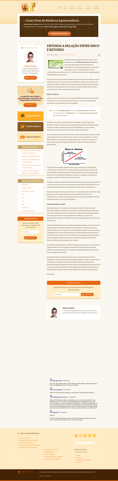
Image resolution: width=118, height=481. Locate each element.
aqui (97, 313)
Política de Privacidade (83, 460)
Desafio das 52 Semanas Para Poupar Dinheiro (31, 161)
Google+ (85, 435)
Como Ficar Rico (24, 438)
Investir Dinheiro (33, 126)
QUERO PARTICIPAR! (59, 34)
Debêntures (25, 207)
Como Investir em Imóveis (52, 459)
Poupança (25, 184)
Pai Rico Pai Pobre (49, 454)
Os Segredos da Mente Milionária (29, 445)
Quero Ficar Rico (29, 7)
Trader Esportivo (49, 452)
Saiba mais (31, 77)
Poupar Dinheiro (33, 116)
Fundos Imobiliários (28, 211)
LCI (23, 198)
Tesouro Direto (26, 188)
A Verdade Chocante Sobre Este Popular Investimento (32, 152)
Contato (78, 462)
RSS (89, 435)
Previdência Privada (28, 191)
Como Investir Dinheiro (51, 449)
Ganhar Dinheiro (33, 137)
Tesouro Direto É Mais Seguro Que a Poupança (31, 166)
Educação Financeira (67, 55)
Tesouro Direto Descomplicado (29, 440)
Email (94, 435)
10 (99, 55)
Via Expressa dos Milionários (28, 447)
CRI (23, 204)
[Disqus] (73, 347)
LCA (23, 201)
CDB (23, 194)
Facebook (76, 435)
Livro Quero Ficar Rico (26, 442)
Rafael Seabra (31, 66)
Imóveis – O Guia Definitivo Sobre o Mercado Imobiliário (31, 172)
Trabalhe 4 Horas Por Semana (53, 456)
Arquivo (78, 458)
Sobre (78, 455)
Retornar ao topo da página (25, 472)
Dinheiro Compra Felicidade (30, 156)
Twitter (80, 435)
